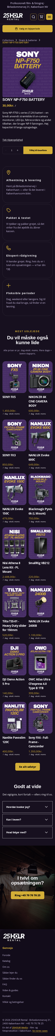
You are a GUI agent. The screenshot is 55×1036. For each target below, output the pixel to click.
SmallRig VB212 (39, 563)
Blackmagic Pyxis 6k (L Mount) (40, 511)
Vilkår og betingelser (13, 1001)
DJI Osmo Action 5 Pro (13, 682)
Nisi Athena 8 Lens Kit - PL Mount (11, 567)
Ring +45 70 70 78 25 (27, 895)
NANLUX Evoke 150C (12, 511)
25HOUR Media (20, 1027)
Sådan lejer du (9, 972)
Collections (8, 40)
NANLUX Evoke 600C (39, 457)
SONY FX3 (9, 455)
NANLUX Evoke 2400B (39, 623)
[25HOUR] (12, 16)
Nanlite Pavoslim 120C (13, 740)
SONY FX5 (9, 397)
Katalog (6, 960)
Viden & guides (10, 990)
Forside (6, 955)
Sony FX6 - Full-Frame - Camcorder (38, 742)
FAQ (4, 984)
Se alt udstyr (27, 766)
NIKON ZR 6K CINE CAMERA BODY (38, 401)
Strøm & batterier (28, 40)
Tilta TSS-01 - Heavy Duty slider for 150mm (14, 625)
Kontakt (6, 996)
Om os (5, 966)
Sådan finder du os (12, 978)
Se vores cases (40, 1030)
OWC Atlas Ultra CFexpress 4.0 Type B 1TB (39, 684)
